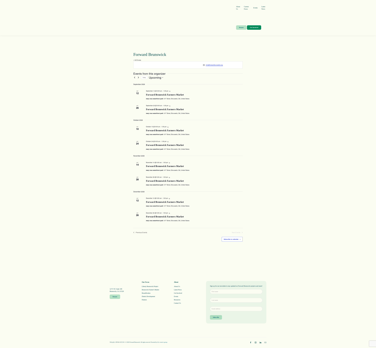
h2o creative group (162, 342)
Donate (241, 27)
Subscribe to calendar (231, 239)
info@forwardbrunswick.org (214, 65)
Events (255, 8)
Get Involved (254, 27)
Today (144, 77)
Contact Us (177, 303)
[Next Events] (138, 77)
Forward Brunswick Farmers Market (165, 94)
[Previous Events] (134, 77)
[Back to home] (173, 17)
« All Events (137, 60)
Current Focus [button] (246, 8)
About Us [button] (238, 8)
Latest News (263, 8)
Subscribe (216, 317)
